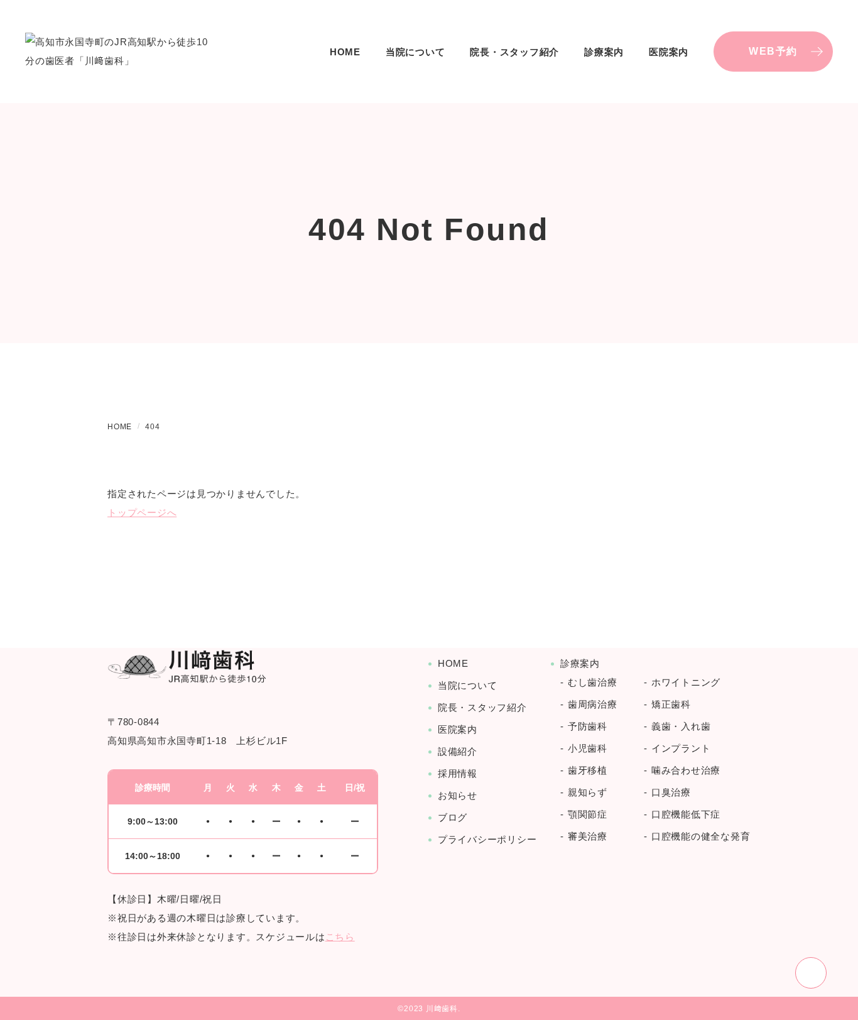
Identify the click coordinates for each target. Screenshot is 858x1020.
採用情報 (457, 773)
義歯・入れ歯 (681, 726)
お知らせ (457, 795)
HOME (345, 52)
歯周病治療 (592, 704)
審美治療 (587, 836)
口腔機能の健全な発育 (701, 836)
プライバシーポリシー (487, 839)
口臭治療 (671, 792)
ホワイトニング (685, 682)
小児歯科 (587, 748)
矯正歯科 (671, 704)
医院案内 (457, 729)
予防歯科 (587, 726)
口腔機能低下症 (685, 814)
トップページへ (141, 512)
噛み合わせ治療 (685, 770)
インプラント (681, 748)
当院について (415, 52)
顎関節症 (587, 814)
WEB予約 (773, 51)
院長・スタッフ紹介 (514, 52)
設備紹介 (457, 751)
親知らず (587, 792)
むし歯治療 (592, 682)
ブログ (452, 817)
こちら (340, 936)
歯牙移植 (587, 770)
